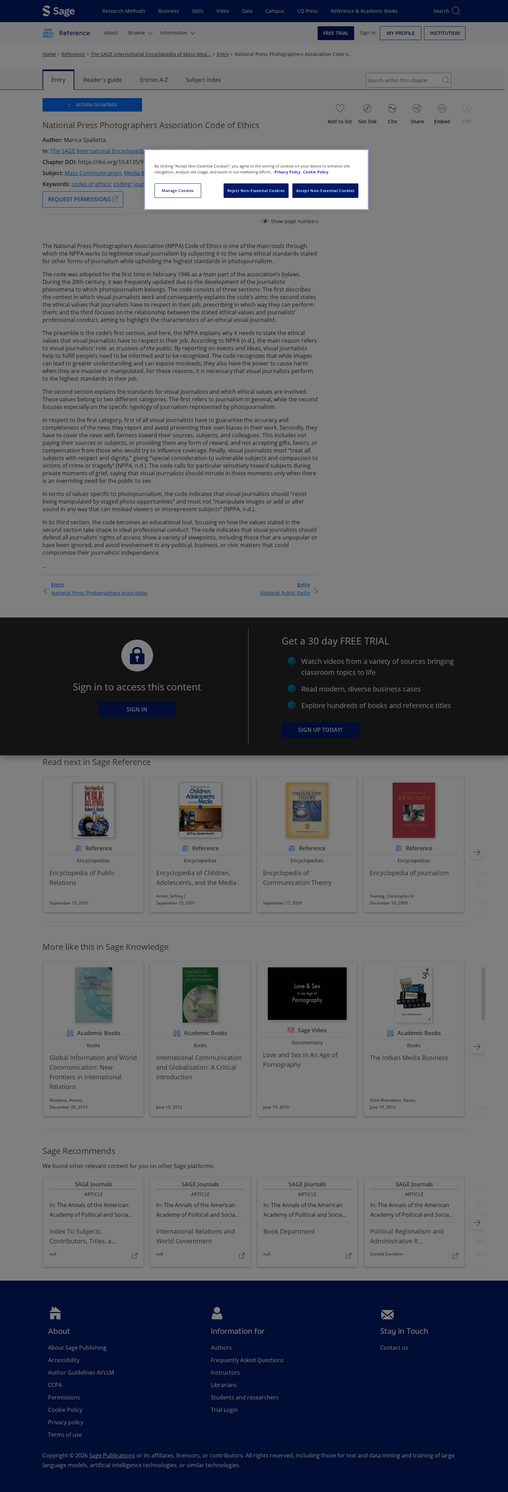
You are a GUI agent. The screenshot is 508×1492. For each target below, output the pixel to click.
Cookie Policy (315, 171)
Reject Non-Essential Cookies (256, 190)
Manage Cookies (178, 190)
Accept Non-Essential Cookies (325, 190)
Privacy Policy (287, 171)
